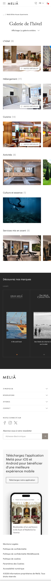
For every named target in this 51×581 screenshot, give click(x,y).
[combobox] (41, 3)
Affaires (6, 402)
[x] (15, 422)
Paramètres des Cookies (13, 564)
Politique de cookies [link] (12, 559)
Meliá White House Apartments (17, 14)
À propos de (8, 389)
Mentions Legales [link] (10, 544)
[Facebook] (4, 422)
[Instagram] (10, 422)
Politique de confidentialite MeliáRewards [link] (21, 554)
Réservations (8, 395)
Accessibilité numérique (13, 568)
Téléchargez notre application (22, 480)
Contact (6, 408)
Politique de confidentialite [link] (14, 549)
